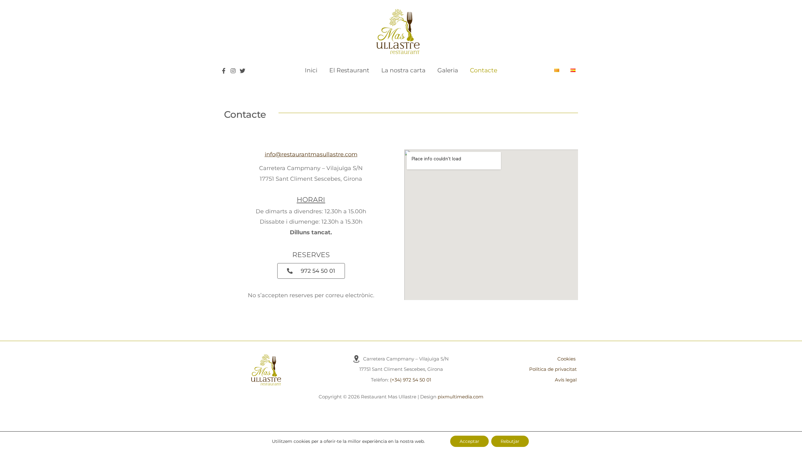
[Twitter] (242, 71)
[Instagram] (233, 71)
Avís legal (566, 380)
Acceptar (469, 441)
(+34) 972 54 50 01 (410, 380)
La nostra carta (403, 70)
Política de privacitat (553, 369)
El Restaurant (349, 70)
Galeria (447, 70)
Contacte (483, 70)
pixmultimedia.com (460, 397)
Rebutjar (510, 441)
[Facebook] (224, 71)
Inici (311, 70)
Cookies (566, 359)
